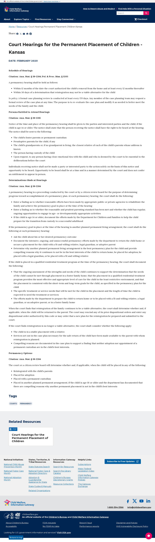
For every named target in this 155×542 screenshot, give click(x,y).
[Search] (146, 13)
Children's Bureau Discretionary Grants (63, 478)
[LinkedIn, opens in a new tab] (148, 501)
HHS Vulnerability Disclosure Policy (132, 526)
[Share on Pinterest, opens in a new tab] (30, 34)
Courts (13, 403)
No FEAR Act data (51, 526)
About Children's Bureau (17, 523)
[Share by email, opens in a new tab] (24, 34)
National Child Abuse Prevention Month (14, 465)
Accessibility (11, 526)
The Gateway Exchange (84, 485)
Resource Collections (63, 484)
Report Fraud (85, 523)
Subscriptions (84, 464)
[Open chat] (148, 536)
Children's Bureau (58, 517)
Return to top (16, 537)
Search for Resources (63, 467)
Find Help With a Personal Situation (134, 9)
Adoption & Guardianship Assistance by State (38, 479)
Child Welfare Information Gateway (90, 517)
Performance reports (89, 526)
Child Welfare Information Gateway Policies (88, 477)
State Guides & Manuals (40, 486)
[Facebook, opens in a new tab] (128, 501)
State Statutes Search (39, 467)
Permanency (25, 403)
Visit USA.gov (64, 532)
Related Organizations (39, 490)
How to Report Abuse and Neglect (99, 9)
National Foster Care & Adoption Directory (39, 472)
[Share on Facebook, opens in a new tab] (17, 34)
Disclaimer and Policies (126, 523)
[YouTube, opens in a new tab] (141, 501)
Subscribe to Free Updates (120, 461)
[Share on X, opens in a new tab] (20, 34)
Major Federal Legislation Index (86, 470)
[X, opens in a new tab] (135, 501)
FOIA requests (49, 523)
